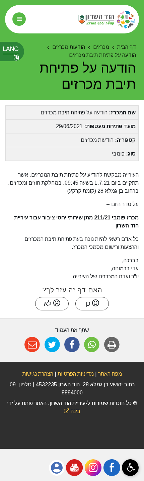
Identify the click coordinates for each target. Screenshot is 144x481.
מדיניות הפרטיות (75, 374)
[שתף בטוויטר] (52, 345)
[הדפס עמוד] (112, 345)
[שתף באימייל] (32, 345)
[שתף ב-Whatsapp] (92, 345)
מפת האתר (110, 374)
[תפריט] (19, 19)
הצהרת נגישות (37, 374)
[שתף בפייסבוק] (72, 345)
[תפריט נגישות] (130, 467)
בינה (72, 411)
